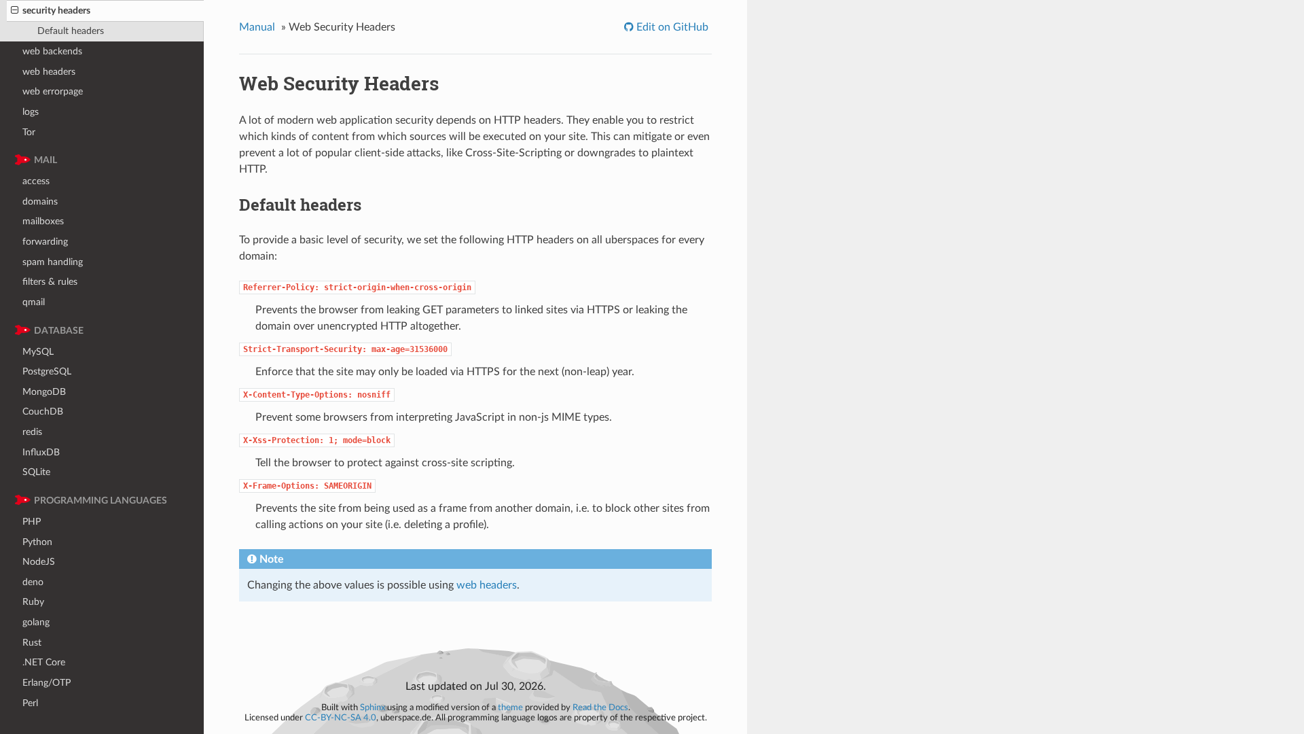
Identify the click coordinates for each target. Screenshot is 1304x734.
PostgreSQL (46, 371)
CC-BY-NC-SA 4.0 (340, 718)
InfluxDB (41, 452)
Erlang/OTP (46, 683)
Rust (31, 642)
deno (32, 582)
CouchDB (42, 411)
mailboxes (43, 221)
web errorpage (52, 91)
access (36, 181)
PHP (31, 522)
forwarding (45, 242)
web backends (52, 51)
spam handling (52, 262)
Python (37, 542)
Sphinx (372, 707)
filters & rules (49, 282)
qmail (33, 302)
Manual (257, 27)
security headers (56, 10)
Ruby (33, 602)
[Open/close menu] (14, 11)
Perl (30, 703)
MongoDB (44, 392)
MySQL (38, 352)
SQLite (36, 472)
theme (510, 707)
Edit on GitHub (671, 27)
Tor (28, 132)
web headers (48, 72)
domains (40, 201)
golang (36, 622)
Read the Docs (600, 707)
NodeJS (38, 562)
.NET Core (43, 662)
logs (30, 112)
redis (32, 432)
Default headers (70, 31)
